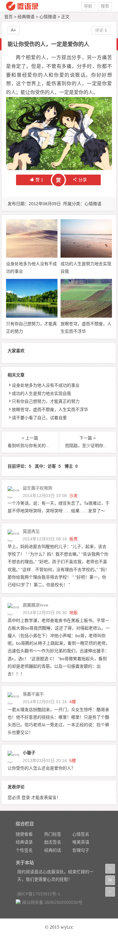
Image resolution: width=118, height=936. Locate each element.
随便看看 (24, 834)
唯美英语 (80, 842)
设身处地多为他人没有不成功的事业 (46, 385)
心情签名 (80, 834)
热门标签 (52, 834)
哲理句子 (80, 850)
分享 (82, 179)
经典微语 (26, 16)
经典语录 (24, 842)
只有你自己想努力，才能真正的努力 (46, 401)
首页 (8, 16)
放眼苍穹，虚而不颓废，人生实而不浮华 (50, 409)
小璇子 (29, 752)
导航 (88, 6)
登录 (25, 797)
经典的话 (52, 850)
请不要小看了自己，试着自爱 (39, 417)
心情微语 (47, 16)
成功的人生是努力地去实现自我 (41, 393)
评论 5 (101, 30)
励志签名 (52, 842)
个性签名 (24, 850)
